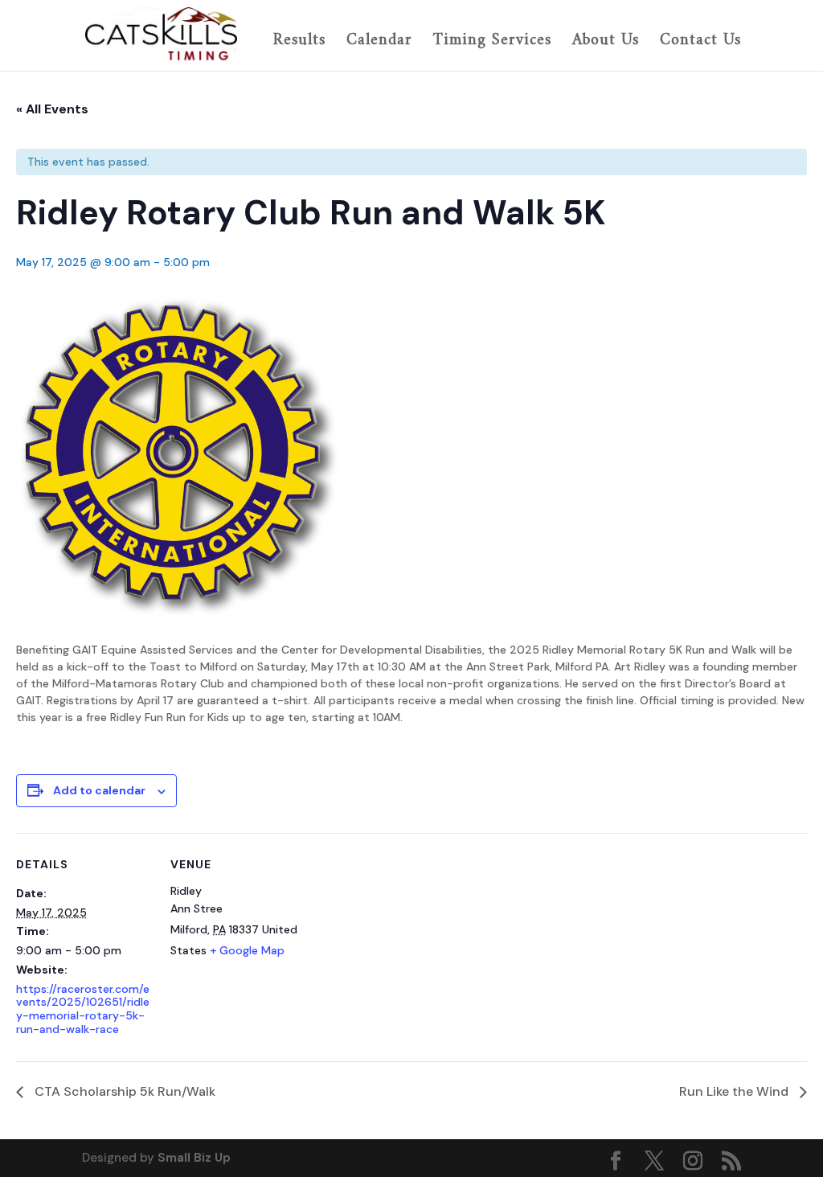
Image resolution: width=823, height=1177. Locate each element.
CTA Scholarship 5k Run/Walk (123, 1091)
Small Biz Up (194, 1158)
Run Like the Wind (735, 1091)
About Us (605, 42)
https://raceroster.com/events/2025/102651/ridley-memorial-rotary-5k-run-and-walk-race (82, 1009)
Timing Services (492, 42)
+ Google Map (247, 950)
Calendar (379, 42)
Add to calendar (99, 790)
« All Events (52, 108)
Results (299, 42)
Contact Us (700, 42)
